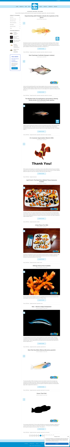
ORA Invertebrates (13, 22)
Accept (57, 443)
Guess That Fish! (42, 393)
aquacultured (38, 95)
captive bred (42, 95)
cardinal (46, 95)
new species (50, 95)
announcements (34, 95)
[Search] (58, 0)
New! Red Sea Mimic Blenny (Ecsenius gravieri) (41, 350)
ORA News (27, 95)
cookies (41, 262)
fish (47, 95)
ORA (45, 19)
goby (46, 134)
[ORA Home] (35, 7)
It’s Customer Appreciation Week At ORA (42, 138)
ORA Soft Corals (13, 20)
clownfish (38, 221)
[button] (68, 436)
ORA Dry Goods (12, 26)
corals (42, 303)
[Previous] (30, 435)
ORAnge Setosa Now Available (42, 265)
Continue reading (41, 48)
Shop (11, 28)
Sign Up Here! (14, 68)
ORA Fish (11, 17)
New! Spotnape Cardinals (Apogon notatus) (41, 55)
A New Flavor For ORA (41, 225)
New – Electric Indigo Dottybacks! (41, 306)
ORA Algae (12, 24)
